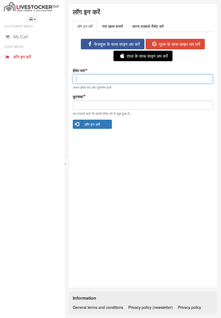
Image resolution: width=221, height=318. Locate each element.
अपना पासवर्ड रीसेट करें (148, 26)
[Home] (32, 6)
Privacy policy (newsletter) (150, 307)
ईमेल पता (79, 70)
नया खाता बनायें (112, 26)
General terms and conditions (98, 307)
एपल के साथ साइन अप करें (147, 56)
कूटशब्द (78, 96)
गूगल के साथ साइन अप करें (179, 44)
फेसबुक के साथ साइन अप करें (117, 44)
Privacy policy (189, 307)
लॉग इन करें (87, 27)
